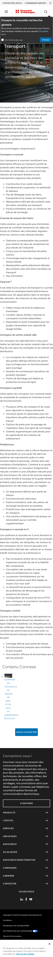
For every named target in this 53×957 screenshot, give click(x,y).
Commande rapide (35, 3)
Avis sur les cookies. (25, 954)
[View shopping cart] (50, 3)
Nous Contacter (26, 732)
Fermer (45, 39)
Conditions (7, 920)
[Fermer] (49, 944)
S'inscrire (26, 803)
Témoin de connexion (12, 936)
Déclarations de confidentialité (16, 925)
